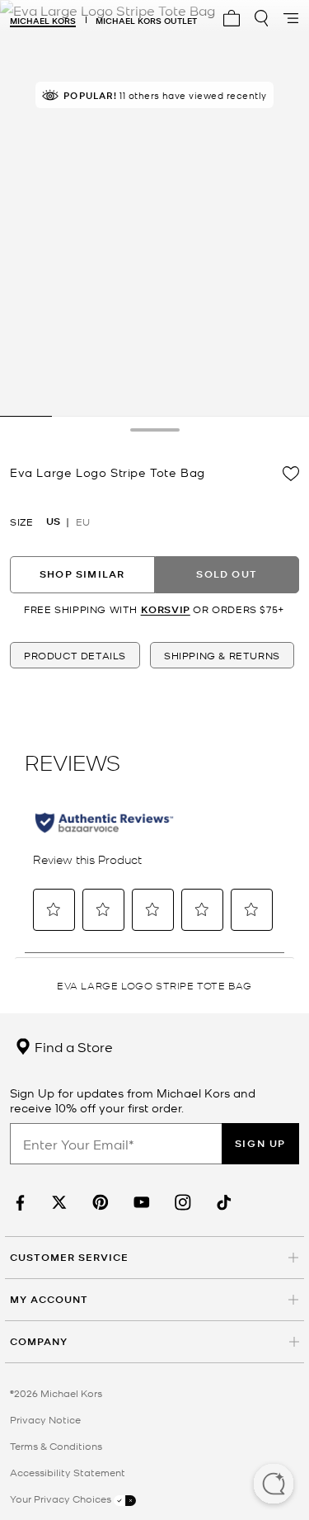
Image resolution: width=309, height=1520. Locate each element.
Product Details (75, 655)
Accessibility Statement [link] (67, 1472)
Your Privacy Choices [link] (62, 1498)
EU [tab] (83, 521)
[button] (273, 1485)
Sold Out (226, 574)
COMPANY (39, 1341)
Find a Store (72, 1046)
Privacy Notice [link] (45, 1419)
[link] (18, 1202)
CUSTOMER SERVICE (69, 1257)
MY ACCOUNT (49, 1299)
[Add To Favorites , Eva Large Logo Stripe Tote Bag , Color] (291, 473)
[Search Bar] (261, 18)
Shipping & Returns (222, 655)
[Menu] (291, 18)
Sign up (260, 1143)
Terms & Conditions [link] (56, 1445)
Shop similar (82, 574)
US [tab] (53, 521)
